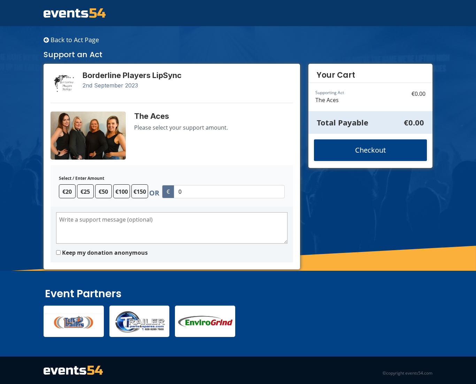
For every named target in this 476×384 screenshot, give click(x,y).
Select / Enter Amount (81, 178)
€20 (67, 191)
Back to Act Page (74, 40)
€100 (121, 191)
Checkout (370, 150)
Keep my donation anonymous (105, 252)
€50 (103, 191)
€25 (85, 191)
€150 (139, 191)
